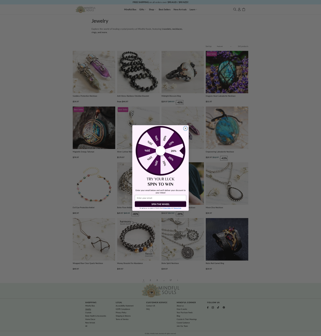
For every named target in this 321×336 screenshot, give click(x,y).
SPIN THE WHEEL (160, 204)
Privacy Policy (167, 208)
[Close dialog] (185, 128)
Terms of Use (177, 208)
